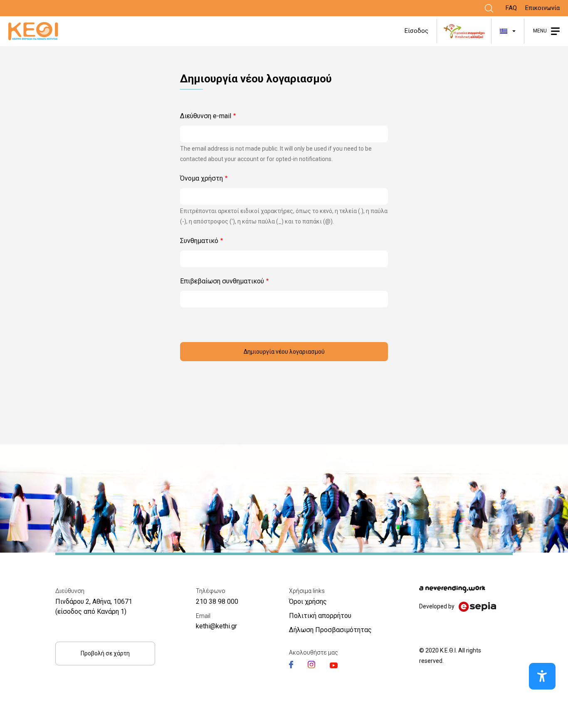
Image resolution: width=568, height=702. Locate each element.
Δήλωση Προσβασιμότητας (330, 630)
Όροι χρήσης (308, 601)
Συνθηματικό (199, 241)
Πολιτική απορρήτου (320, 616)
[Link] (489, 8)
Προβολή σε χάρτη (105, 653)
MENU (540, 31)
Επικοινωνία (542, 8)
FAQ (511, 8)
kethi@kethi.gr (216, 626)
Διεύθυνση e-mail (205, 116)
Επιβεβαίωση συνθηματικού (222, 281)
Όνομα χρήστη (201, 178)
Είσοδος (416, 31)
